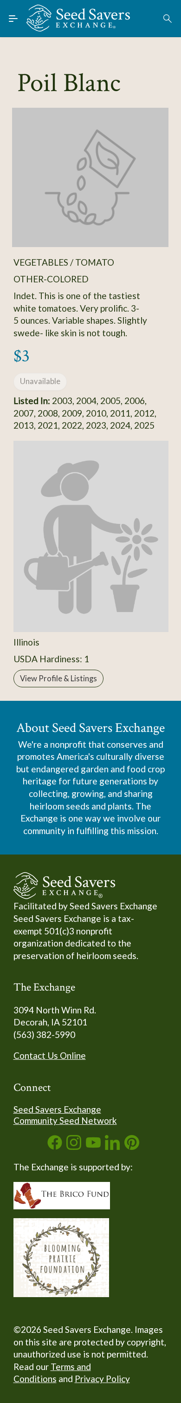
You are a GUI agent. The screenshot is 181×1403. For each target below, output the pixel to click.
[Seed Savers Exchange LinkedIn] (112, 1146)
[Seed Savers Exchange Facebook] (54, 1146)
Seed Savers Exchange (57, 1109)
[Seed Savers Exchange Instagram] (73, 1146)
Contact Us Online (49, 1055)
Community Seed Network (65, 1120)
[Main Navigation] (13, 18)
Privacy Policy (102, 1378)
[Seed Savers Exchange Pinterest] (131, 1146)
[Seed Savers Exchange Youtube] (93, 1146)
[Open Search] (168, 18)
